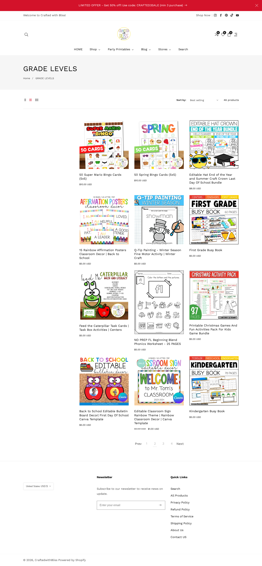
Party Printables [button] (119, 49)
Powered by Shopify (72, 560)
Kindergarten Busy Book (207, 411)
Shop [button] (94, 49)
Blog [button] (144, 49)
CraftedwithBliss (46, 560)
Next (180, 444)
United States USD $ (37, 486)
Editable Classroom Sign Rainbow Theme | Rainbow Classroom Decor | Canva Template (154, 417)
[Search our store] (26, 34)
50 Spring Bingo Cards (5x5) (155, 174)
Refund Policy (180, 509)
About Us (177, 530)
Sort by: (181, 100)
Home (26, 78)
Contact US (178, 537)
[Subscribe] (160, 505)
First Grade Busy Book (205, 250)
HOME (78, 49)
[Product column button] (25, 100)
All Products (179, 495)
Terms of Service (182, 516)
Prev (138, 444)
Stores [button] (163, 49)
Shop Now (203, 15)
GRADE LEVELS (44, 78)
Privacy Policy (180, 502)
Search (183, 49)
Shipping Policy (181, 523)
